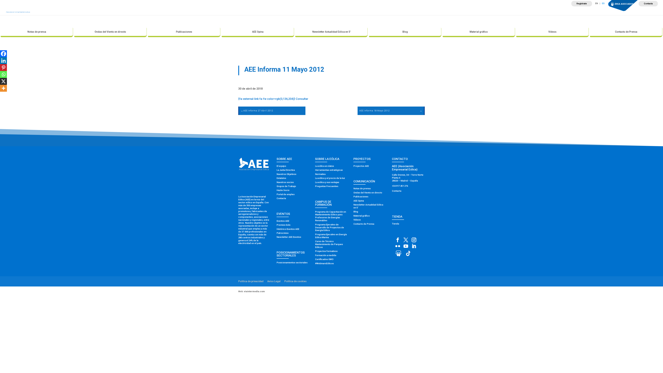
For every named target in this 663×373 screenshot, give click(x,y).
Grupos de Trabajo (286, 186)
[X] (3, 81)
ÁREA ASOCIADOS (623, 4)
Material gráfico (479, 31)
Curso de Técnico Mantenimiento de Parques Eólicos (329, 244)
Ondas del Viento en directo (110, 31)
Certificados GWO (324, 259)
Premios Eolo (283, 225)
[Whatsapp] (3, 74)
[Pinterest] (3, 67)
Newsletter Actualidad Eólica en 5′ (331, 31)
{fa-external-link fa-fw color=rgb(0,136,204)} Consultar (273, 99)
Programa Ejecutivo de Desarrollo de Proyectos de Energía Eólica (329, 227)
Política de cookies (295, 281)
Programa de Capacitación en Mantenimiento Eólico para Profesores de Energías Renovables (330, 216)
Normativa (320, 174)
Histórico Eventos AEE (288, 229)
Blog (405, 31)
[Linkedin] (3, 60)
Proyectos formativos (326, 251)
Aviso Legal (274, 281)
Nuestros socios (285, 182)
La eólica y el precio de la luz (330, 178)
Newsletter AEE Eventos (289, 237)
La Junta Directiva (286, 170)
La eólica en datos (324, 166)
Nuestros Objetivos (286, 174)
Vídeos (552, 31)
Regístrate (581, 3)
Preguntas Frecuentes (326, 186)
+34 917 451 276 (400, 186)
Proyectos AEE (361, 166)
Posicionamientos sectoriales (292, 262)
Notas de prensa (36, 31)
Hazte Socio (283, 190)
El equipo (281, 166)
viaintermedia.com (254, 291)
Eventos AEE (283, 221)
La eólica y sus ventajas (327, 182)
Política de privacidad (250, 281)
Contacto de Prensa (626, 31)
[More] (3, 88)
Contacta (648, 3)
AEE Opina (257, 31)
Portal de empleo (286, 194)
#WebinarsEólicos (324, 263)
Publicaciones (184, 31)
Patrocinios (283, 233)
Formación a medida (325, 255)
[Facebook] (3, 53)
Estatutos (281, 178)
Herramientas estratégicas (329, 170)
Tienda (395, 223)
